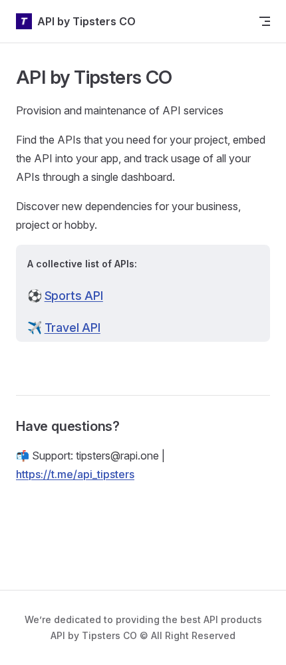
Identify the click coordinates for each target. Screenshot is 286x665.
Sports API (74, 296)
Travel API (72, 327)
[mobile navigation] (265, 21)
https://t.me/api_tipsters (75, 474)
